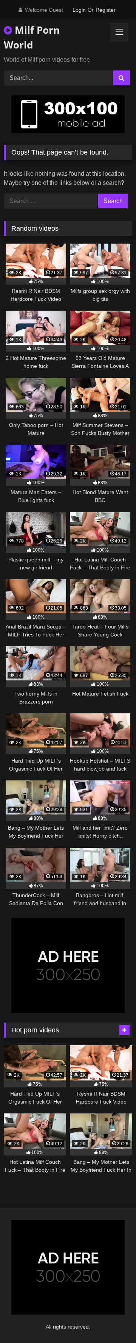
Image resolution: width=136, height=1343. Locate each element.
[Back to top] (112, 1320)
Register (106, 10)
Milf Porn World (32, 37)
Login (79, 10)
